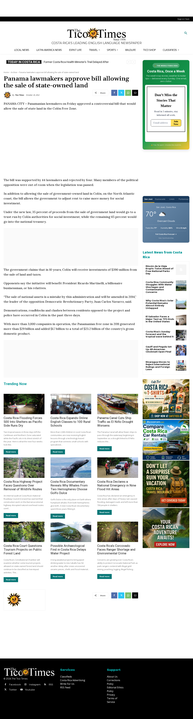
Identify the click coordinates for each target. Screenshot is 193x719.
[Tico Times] (8, 95)
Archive (14, 72)
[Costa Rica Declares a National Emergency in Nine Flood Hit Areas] (117, 467)
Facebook (15, 684)
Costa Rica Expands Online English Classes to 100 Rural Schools (70, 421)
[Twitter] (121, 93)
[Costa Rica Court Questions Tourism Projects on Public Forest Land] (24, 532)
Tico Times (19, 95)
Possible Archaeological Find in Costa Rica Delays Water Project (68, 549)
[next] (133, 62)
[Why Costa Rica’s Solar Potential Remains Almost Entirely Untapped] (181, 304)
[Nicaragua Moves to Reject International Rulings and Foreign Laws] (181, 365)
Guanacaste (160, 199)
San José (148, 199)
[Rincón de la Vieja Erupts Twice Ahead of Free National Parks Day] (181, 269)
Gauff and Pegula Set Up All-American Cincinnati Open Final (159, 349)
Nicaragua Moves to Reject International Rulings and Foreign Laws (158, 365)
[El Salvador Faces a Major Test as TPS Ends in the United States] (181, 320)
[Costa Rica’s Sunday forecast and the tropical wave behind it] (181, 335)
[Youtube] (21, 690)
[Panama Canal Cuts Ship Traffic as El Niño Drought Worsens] (117, 404)
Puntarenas (183, 199)
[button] (185, 33)
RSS (51, 684)
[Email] (135, 93)
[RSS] (45, 684)
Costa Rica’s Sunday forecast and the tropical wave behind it (160, 334)
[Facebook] (114, 93)
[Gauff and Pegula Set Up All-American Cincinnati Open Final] (181, 350)
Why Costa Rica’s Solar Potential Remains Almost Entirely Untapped (160, 304)
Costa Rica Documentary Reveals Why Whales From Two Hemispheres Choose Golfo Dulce (69, 487)
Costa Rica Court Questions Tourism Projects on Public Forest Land (23, 549)
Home (6, 72)
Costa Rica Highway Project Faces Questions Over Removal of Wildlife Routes (23, 485)
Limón (171, 199)
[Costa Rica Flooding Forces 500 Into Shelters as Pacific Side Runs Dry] (24, 404)
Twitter (13, 689)
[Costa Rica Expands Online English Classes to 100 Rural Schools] (71, 404)
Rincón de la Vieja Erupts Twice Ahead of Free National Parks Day (159, 270)
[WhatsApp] (128, 93)
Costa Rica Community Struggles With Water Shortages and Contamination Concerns (159, 287)
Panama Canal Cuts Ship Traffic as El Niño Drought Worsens (115, 421)
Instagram (35, 684)
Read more (11, 452)
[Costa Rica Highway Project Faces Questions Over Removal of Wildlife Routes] (24, 467)
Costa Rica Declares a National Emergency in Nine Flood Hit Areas (116, 485)
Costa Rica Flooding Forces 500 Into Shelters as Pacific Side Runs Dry (23, 421)
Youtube (30, 689)
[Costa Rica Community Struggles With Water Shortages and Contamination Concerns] (181, 285)
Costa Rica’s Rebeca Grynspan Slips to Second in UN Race (79, 62)
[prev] (129, 62)
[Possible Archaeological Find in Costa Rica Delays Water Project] (71, 532)
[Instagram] (25, 684)
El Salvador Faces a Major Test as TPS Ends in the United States (160, 319)
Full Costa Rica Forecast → (166, 234)
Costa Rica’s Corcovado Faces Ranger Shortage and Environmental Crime (116, 549)
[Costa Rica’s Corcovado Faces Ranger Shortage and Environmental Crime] (117, 532)
